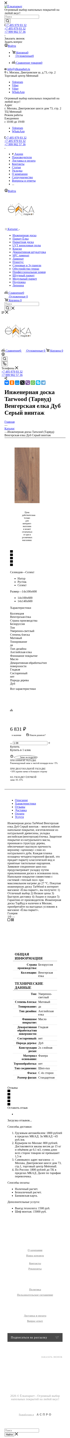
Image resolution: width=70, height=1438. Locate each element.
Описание (21, 800)
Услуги (19, 816)
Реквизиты (35, 1268)
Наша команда (35, 1255)
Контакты (35, 1263)
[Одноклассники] (12, 382)
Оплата (19, 813)
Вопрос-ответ (35, 1321)
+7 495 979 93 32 (16, 25)
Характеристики (25, 803)
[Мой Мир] (17, 382)
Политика (35, 1289)
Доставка (21, 810)
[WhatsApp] (33, 382)
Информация (35, 1281)
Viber (15, 85)
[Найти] (7, 21)
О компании (35, 1250)
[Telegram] (43, 382)
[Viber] (27, 382)
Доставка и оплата (35, 1315)
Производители (35, 1229)
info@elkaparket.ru (18, 69)
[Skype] (38, 382)
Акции (35, 1222)
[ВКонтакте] (6, 382)
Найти (9, 1434)
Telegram (17, 82)
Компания (35, 1242)
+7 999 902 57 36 (15, 31)
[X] (22, 382)
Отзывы (20, 806)
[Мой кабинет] (3, 354)
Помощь (35, 1308)
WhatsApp (18, 92)
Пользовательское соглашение (35, 1295)
